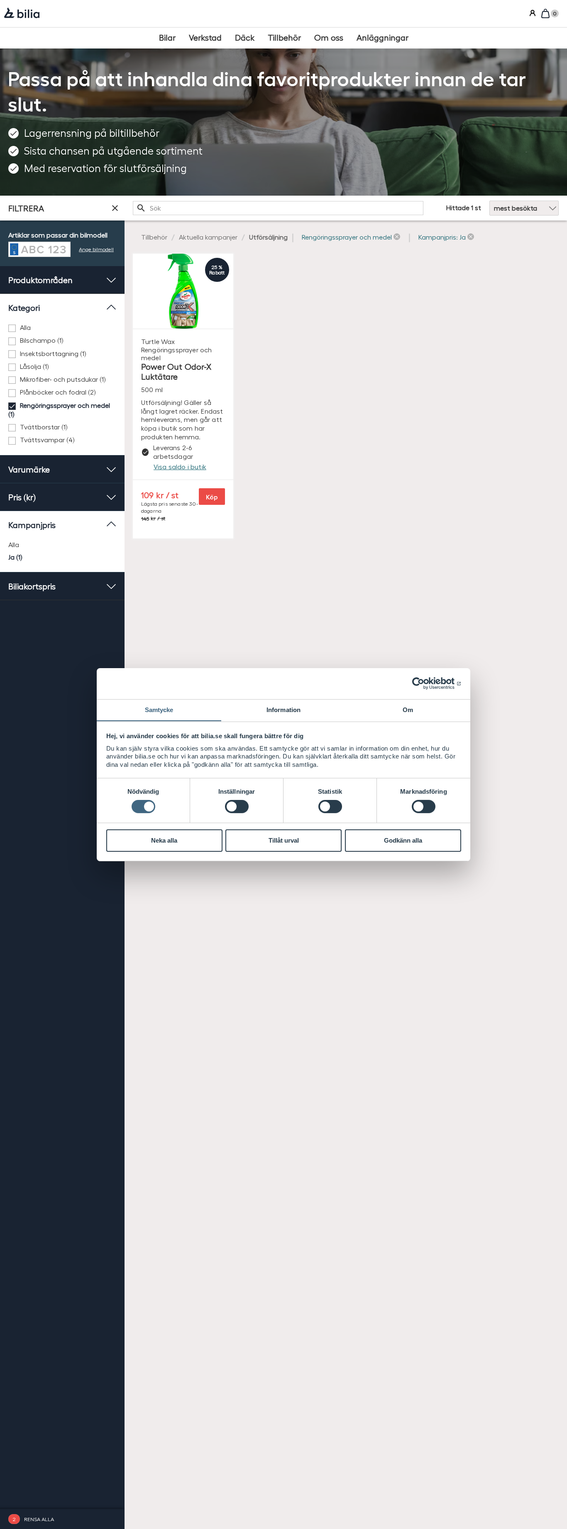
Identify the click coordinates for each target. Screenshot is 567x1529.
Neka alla (164, 840)
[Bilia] (21, 13)
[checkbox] (62, 327)
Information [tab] (283, 709)
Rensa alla (39, 1519)
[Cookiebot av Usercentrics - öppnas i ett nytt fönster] (425, 683)
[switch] (237, 806)
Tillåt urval (284, 840)
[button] (351, 237)
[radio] (62, 544)
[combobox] (278, 208)
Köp (212, 497)
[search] (278, 208)
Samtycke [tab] (159, 709)
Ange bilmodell (96, 249)
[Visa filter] (115, 208)
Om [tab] (408, 709)
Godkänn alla (403, 840)
